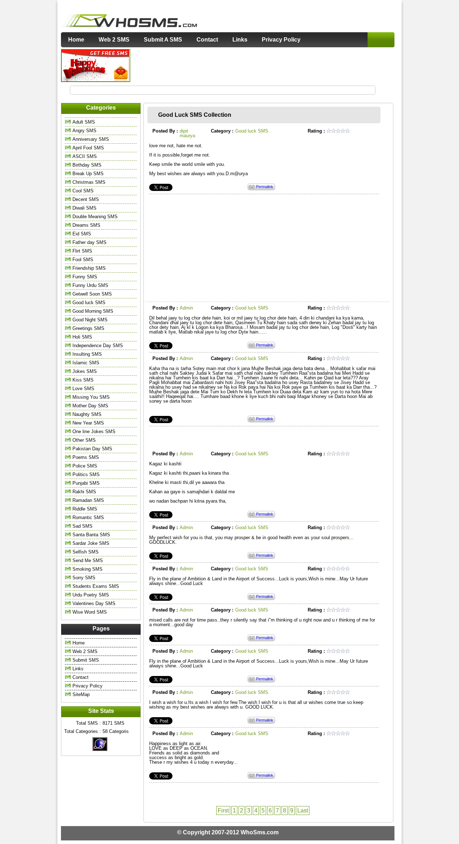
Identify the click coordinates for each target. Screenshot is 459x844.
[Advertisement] (262, 65)
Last (302, 810)
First (223, 810)
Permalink (264, 187)
